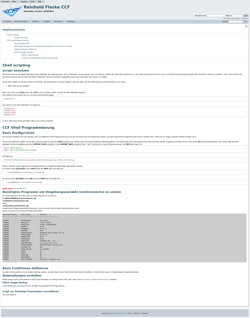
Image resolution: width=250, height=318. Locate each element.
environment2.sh (13, 196)
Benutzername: (201, 16)
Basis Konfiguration (22, 43)
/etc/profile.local (19, 188)
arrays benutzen (21, 38)
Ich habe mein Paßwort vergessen (236, 18)
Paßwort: (229, 16)
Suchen (225, 21)
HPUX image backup (30, 55)
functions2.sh (80, 272)
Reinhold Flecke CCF (47, 7)
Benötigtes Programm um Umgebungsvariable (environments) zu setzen (43, 46)
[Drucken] (246, 26)
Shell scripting (13, 35)
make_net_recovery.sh (17, 286)
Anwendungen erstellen (24, 52)
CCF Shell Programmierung (18, 40)
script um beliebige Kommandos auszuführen (40, 58)
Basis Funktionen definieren (26, 49)
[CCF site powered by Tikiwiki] (12, 18)
